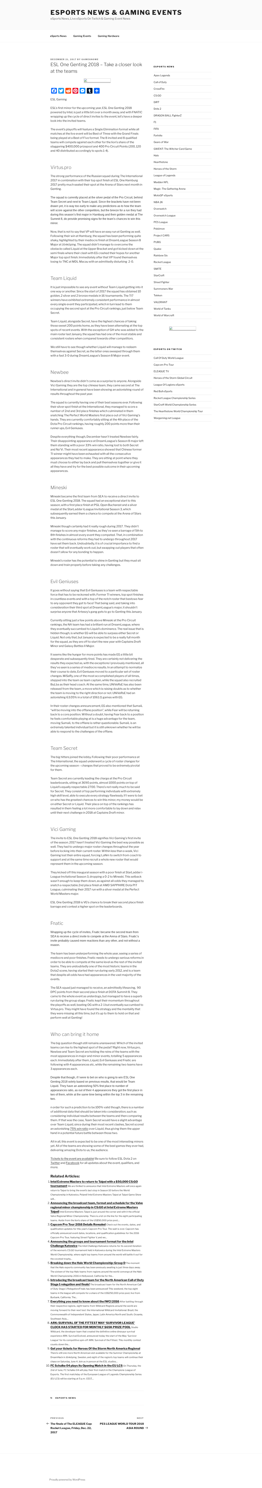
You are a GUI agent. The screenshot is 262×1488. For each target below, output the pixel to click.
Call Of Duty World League (169, 357)
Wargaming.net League (167, 417)
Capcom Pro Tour (164, 364)
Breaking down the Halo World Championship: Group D (87, 1263)
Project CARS (161, 235)
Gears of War (161, 142)
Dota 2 (157, 108)
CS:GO (157, 95)
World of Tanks (162, 308)
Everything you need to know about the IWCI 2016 (84, 1301)
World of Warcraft (164, 315)
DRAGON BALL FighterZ (168, 115)
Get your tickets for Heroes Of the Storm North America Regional (95, 1348)
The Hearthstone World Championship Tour (178, 411)
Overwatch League (165, 215)
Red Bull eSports (163, 391)
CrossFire (159, 88)
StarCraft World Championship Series (175, 404)
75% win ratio (79, 1128)
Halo (156, 155)
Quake (157, 248)
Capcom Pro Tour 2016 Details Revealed (78, 1224)
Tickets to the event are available (72, 1158)
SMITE (157, 268)
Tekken (158, 295)
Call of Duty (160, 82)
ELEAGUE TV (161, 371)
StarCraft (159, 275)
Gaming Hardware (108, 35)
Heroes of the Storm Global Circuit (173, 377)
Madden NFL (161, 182)
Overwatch (160, 208)
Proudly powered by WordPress (67, 1479)
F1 (155, 122)
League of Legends (164, 175)
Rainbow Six (161, 255)
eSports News (58, 35)
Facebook (72, 1163)
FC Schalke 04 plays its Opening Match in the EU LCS (86, 1365)
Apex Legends (162, 75)
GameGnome (90, 59)
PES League (161, 222)
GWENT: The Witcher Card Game (173, 148)
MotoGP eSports (163, 195)
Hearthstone (161, 161)
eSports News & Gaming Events (116, 12)
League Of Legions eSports (169, 384)
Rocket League (162, 261)
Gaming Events (82, 35)
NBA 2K (158, 202)
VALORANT (160, 302)
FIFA (156, 128)
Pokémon (159, 228)
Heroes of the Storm (165, 168)
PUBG (157, 242)
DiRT (156, 102)
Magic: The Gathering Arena (170, 188)
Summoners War (163, 288)
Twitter (55, 1163)
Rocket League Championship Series (175, 397)
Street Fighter (161, 282)
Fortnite (158, 135)
